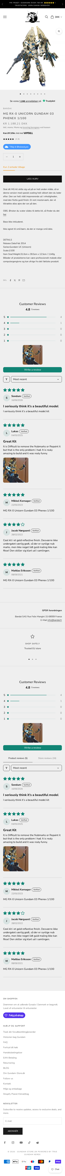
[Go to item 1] (32, 355)
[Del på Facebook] (10, 280)
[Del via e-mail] (23, 280)
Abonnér (13, 1131)
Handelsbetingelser (12, 1052)
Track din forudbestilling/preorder (19, 1031)
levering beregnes (31, 127)
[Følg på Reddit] (37, 1142)
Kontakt (7, 1083)
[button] (32, 317)
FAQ (5, 1042)
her (4, 214)
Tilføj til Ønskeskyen (18, 147)
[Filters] (6, 379)
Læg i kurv (32, 178)
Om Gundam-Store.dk (14, 1073)
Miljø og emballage (12, 1088)
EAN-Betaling (10, 1057)
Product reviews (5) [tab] (17, 758)
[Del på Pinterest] (19, 280)
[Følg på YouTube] (21, 1142)
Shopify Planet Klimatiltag (16, 1094)
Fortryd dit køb (10, 1047)
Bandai (7, 108)
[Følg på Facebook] (4, 1142)
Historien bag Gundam (14, 1037)
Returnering (9, 1062)
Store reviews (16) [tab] (47, 758)
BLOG (6, 1068)
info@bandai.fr (54, 620)
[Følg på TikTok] (29, 1142)
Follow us (8, 1078)
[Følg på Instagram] (13, 1142)
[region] (32, 644)
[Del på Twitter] (15, 280)
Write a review (32, 369)
